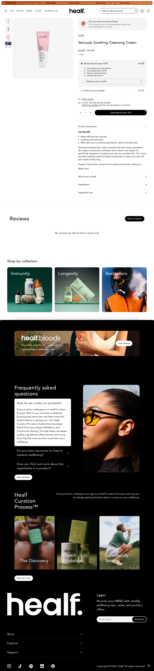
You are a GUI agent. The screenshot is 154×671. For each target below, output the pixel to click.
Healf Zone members (90, 105)
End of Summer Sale (81, 3)
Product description (87, 126)
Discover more (24, 578)
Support (12, 652)
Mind (29, 10)
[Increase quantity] (90, 112)
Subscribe (139, 619)
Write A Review (134, 218)
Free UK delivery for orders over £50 (24, 3)
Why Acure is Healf (87, 176)
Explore (12, 643)
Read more (83, 168)
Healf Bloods (51, 10)
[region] (43, 48)
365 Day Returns (56, 3)
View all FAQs (23, 477)
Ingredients (83, 184)
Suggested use (85, 192)
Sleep (38, 10)
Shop (10, 634)
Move (20, 10)
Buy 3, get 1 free (106, 3)
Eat (12, 10)
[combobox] (114, 81)
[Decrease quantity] (81, 112)
